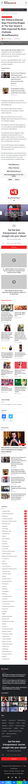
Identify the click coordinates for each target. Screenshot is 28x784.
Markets (4, 624)
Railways (4, 656)
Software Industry (6, 578)
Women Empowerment (11, 733)
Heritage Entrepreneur (7, 629)
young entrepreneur (6, 736)
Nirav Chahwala (14, 168)
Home (4, 13)
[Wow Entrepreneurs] (10, 2)
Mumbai (22, 728)
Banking (4, 593)
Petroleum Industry (7, 654)
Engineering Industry (7, 644)
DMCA (22, 771)
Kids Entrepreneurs (7, 651)
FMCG (3, 561)
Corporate (4, 526)
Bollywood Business (7, 616)
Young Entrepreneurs (7, 518)
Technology (5, 528)
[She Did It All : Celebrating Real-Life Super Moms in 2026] (7, 382)
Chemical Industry (6, 573)
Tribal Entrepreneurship (8, 621)
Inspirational (5, 649)
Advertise (11, 771)
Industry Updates (6, 639)
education (4, 723)
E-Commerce (5, 558)
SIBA (10, 179)
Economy (4, 586)
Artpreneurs (5, 608)
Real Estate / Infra (6, 531)
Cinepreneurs (5, 646)
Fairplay (18, 723)
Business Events (6, 523)
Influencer (11, 725)
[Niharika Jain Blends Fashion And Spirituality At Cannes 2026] (21, 365)
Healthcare (5, 516)
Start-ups (4, 541)
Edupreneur (5, 588)
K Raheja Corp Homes (7, 728)
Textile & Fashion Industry (8, 551)
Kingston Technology (20, 725)
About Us (6, 771)
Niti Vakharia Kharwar (14, 171)
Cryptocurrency (6, 571)
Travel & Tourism (6, 566)
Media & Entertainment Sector (9, 556)
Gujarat (23, 723)
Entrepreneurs (5, 546)
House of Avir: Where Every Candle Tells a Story (20, 314)
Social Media (5, 591)
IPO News (4, 611)
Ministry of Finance (7, 641)
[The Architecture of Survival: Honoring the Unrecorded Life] (21, 348)
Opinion (4, 536)
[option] (14, 213)
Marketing (4, 563)
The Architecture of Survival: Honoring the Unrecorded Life (20, 354)
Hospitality (4, 543)
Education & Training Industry (9, 521)
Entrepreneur (11, 723)
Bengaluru (4, 720)
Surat (17, 179)
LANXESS (16, 728)
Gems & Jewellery (6, 553)
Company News (6, 511)
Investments (5, 583)
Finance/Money (6, 538)
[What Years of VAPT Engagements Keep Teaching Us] (5, 489)
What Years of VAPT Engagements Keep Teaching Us (18, 488)
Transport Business (7, 596)
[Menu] (2, 3)
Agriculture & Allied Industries (9, 568)
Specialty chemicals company (15, 731)
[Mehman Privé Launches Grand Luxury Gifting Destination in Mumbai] (7, 365)
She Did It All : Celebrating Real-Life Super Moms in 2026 (6, 389)
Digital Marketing (21, 720)
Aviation (4, 576)
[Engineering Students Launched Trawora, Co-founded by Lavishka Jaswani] (21, 382)
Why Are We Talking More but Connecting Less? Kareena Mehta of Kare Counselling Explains (14, 214)
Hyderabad (4, 725)
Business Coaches (6, 631)
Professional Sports (7, 581)
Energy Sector (5, 636)
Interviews (4, 598)
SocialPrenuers (6, 533)
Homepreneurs (6, 659)
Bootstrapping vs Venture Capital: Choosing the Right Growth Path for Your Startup (18, 90)
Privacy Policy (8, 773)
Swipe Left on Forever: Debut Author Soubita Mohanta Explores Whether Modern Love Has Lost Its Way (7, 335)
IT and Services (6, 603)
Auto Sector (5, 548)
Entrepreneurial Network (8, 606)
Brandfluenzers (14, 164)
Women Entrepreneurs (12, 13)
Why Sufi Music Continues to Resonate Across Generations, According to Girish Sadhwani (13, 449)
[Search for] (26, 3)
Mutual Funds (5, 618)
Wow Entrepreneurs (8, 38)
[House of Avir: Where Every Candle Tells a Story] (21, 307)
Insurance (4, 626)
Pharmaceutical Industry (8, 601)
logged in (10, 404)
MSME (3, 613)
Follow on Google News (17, 773)
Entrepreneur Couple (7, 634)
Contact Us (17, 771)
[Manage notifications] (24, 780)
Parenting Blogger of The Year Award (14, 175)
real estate (4, 731)
